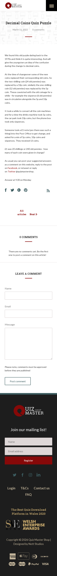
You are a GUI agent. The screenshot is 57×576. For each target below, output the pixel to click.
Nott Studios (36, 544)
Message (10, 324)
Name (8, 288)
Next (33, 214)
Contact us (42, 488)
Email (8, 306)
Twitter (12, 171)
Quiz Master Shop (39, 539)
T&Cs (24, 488)
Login (11, 488)
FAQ (28, 494)
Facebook (12, 168)
